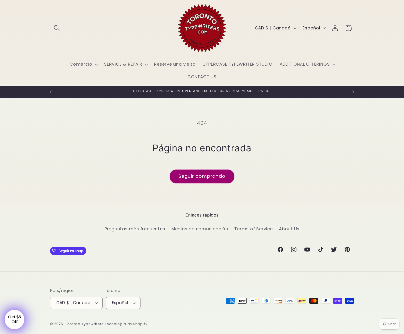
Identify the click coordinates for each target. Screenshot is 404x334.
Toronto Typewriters (84, 323)
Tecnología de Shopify (126, 323)
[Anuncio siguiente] (353, 91)
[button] (56, 28)
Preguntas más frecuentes (135, 229)
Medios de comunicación (199, 229)
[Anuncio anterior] (51, 91)
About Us (289, 229)
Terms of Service (253, 229)
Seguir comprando (202, 176)
